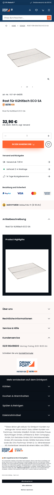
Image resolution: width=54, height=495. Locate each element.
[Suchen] (49, 18)
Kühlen (22, 26)
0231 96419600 (11, 346)
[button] (42, 10)
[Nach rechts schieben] (32, 87)
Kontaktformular (26, 353)
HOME (14, 26)
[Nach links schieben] (21, 87)
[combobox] (27, 17)
